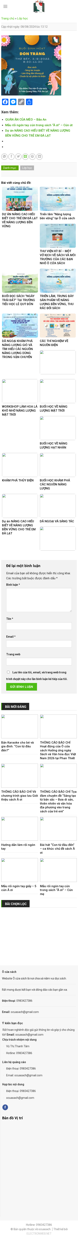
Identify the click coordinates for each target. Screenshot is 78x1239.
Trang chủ (7, 18)
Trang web (13, 654)
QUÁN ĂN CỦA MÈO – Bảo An (25, 119)
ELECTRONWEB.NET (39, 1233)
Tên (9, 618)
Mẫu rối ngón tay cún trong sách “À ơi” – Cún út (39, 125)
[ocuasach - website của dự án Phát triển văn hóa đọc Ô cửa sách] (39, 6)
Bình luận (13, 584)
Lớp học (22, 18)
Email (11, 636)
